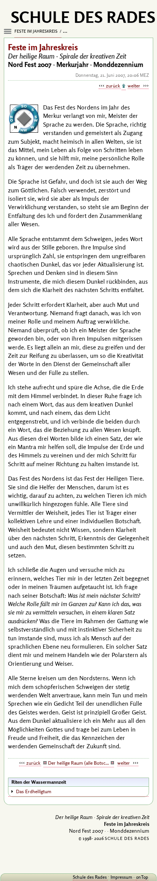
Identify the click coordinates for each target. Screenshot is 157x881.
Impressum (122, 877)
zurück (113, 86)
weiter (134, 86)
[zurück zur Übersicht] (124, 86)
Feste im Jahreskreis (36, 31)
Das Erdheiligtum (33, 791)
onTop (142, 877)
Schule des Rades (90, 877)
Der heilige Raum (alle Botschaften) (81, 763)
